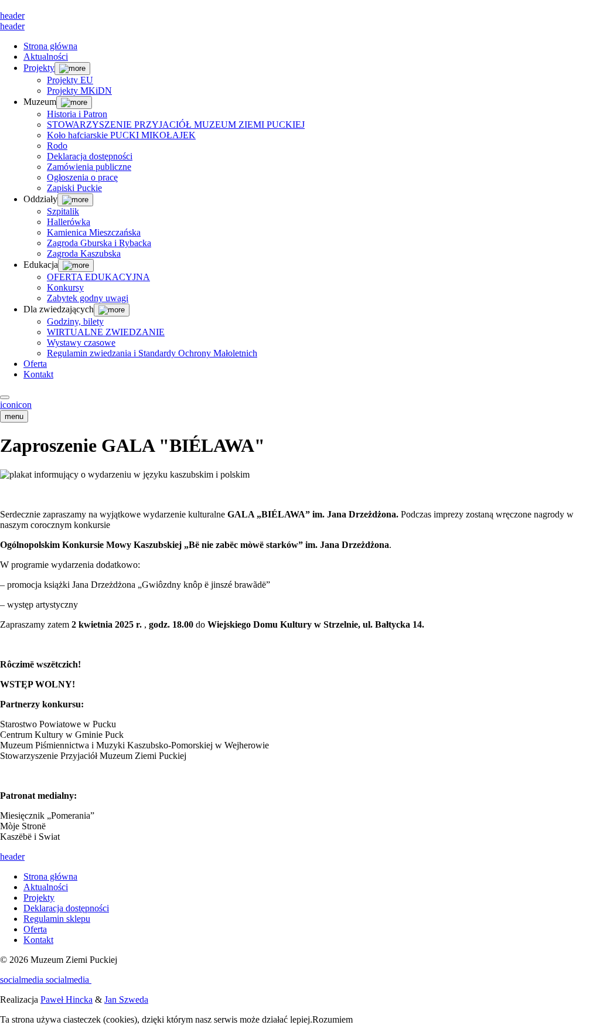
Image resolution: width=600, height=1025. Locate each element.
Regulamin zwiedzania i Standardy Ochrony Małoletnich (152, 353)
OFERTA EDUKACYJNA (98, 277)
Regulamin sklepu (56, 919)
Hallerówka (68, 222)
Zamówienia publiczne (89, 167)
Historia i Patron (77, 114)
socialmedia (23, 980)
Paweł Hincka (66, 999)
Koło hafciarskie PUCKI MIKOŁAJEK (121, 135)
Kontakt (38, 374)
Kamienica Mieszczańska (94, 232)
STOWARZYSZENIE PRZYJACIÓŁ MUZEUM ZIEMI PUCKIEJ (176, 125)
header (12, 16)
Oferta (35, 364)
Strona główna (50, 46)
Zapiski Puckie (74, 188)
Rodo (57, 146)
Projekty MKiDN (79, 91)
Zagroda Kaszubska (84, 253)
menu (14, 416)
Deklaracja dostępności (89, 156)
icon (8, 405)
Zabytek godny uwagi (87, 298)
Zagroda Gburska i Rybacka (99, 243)
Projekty (38, 68)
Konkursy (65, 287)
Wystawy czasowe (81, 343)
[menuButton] (4, 397)
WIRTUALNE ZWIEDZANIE (106, 332)
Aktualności (45, 57)
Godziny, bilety (75, 321)
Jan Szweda (126, 999)
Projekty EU (70, 80)
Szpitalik (63, 211)
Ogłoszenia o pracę (82, 177)
